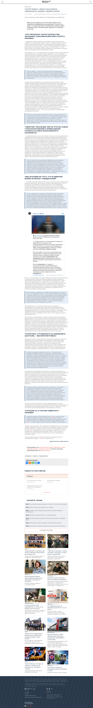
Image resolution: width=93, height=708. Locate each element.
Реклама (27, 693)
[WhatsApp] (33, 463)
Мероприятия (50, 632)
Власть (35, 456)
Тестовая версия (29, 703)
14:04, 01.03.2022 (28, 14)
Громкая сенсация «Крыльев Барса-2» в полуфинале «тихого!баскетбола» (35, 554)
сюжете (43, 438)
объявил (53, 416)
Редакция (27, 692)
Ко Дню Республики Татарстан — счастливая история (33, 580)
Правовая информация (30, 695)
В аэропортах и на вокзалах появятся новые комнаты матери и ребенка (46, 526)
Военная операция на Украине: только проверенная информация (51, 14)
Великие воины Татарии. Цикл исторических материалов (35, 487)
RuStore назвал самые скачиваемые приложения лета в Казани (43, 523)
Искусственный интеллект (53, 481)
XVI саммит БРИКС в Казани (34, 481)
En (50, 691)
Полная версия (28, 702)
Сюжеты (30, 476)
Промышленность (29, 603)
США (31, 430)
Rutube (42, 450)
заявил (28, 422)
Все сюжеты (47, 492)
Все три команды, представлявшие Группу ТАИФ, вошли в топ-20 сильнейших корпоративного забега (34, 638)
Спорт (26, 548)
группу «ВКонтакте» (55, 447)
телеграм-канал (44, 447)
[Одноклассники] (30, 463)
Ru (47, 691)
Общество (28, 6)
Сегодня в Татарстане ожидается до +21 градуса (39, 507)
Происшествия (43, 456)
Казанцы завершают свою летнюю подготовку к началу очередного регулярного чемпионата (57, 555)
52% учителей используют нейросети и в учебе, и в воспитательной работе (46, 504)
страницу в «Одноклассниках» (41, 449)
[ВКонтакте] (27, 463)
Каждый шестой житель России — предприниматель (41, 515)
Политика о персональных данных (33, 697)
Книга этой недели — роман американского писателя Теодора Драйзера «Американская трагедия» (56, 610)
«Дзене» (48, 450)
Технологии (50, 575)
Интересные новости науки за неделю (57, 669)
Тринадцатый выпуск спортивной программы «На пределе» (34, 668)
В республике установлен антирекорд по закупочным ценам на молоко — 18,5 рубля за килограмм (35, 609)
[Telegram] (36, 463)
